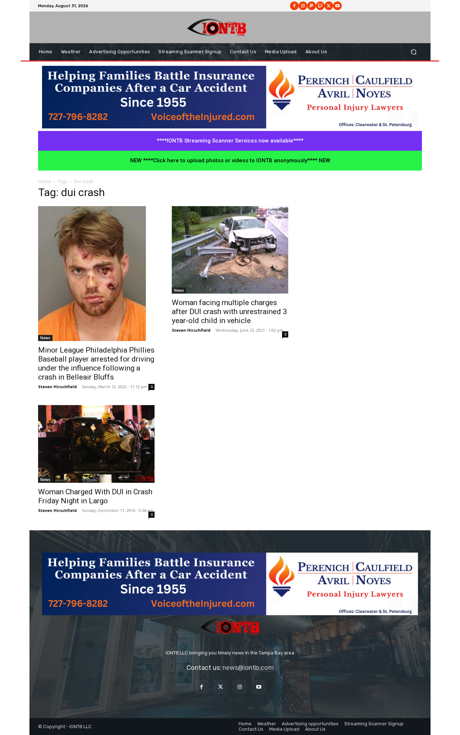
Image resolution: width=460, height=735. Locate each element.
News (45, 337)
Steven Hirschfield (57, 386)
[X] (329, 5)
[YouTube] (259, 687)
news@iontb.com (248, 668)
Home (44, 181)
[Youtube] (337, 5)
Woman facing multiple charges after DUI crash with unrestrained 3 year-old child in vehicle (229, 311)
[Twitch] (320, 5)
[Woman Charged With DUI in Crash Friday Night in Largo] (96, 444)
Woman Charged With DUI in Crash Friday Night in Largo (95, 496)
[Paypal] (311, 5)
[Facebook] (294, 5)
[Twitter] (220, 687)
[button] (413, 52)
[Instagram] (303, 5)
